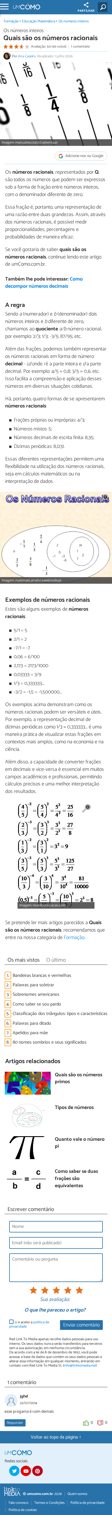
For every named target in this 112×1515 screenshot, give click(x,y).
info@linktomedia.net (80, 1366)
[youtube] (26, 1471)
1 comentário (80, 46)
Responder (15, 1423)
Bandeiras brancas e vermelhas (42, 975)
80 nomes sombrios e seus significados (49, 1042)
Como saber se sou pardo (37, 1004)
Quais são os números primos (78, 1079)
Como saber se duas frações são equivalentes (76, 1178)
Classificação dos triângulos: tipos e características (60, 1014)
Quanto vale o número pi (80, 1143)
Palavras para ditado (32, 1023)
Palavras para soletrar (33, 985)
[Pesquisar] (103, 7)
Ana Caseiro (27, 56)
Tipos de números (74, 1108)
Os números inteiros (74, 21)
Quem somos (77, 1494)
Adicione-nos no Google (84, 156)
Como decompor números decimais (44, 283)
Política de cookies (23, 1510)
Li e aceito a (29, 1324)
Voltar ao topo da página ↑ (56, 1437)
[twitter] (14, 1471)
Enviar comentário (81, 1325)
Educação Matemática (38, 21)
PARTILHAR (86, 10)
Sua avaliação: (55, 1300)
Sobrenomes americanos (36, 994)
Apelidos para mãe (30, 1033)
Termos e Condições (49, 1503)
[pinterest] (37, 1471)
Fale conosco (18, 1503)
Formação (11, 21)
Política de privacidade (87, 1503)
